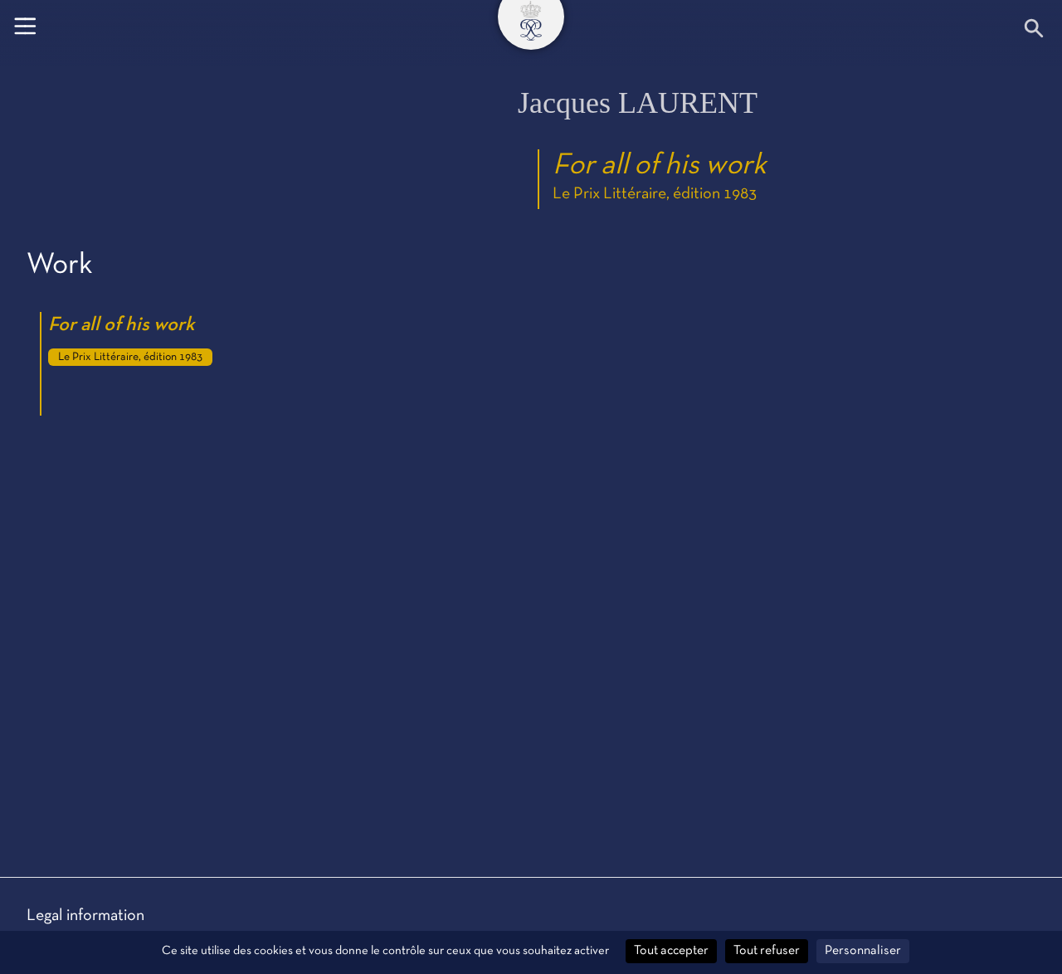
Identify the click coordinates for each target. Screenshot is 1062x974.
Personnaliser (863, 951)
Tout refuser (766, 951)
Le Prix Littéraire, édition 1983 (655, 194)
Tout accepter (671, 951)
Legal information (85, 915)
